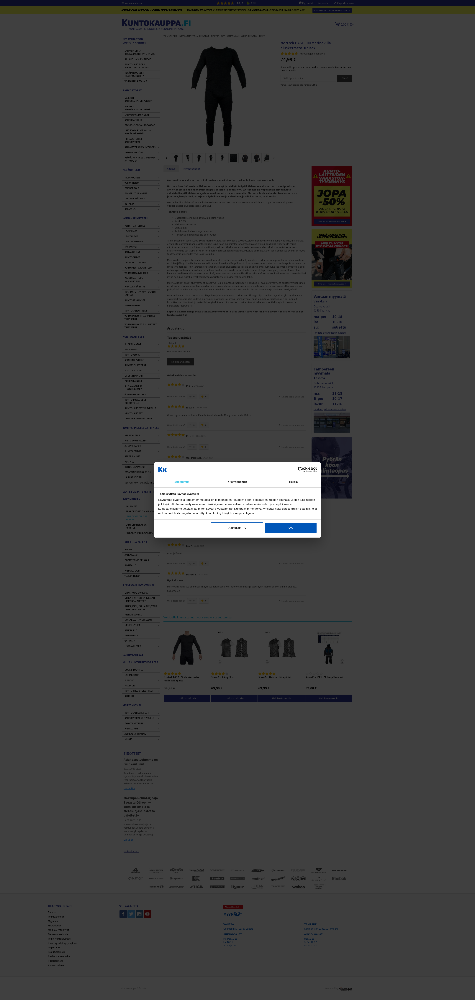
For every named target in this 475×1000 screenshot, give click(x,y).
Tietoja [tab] (293, 481)
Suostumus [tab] (181, 481)
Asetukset (234, 527)
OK (291, 527)
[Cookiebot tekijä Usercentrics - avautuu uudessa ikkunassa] (300, 469)
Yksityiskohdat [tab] (237, 481)
